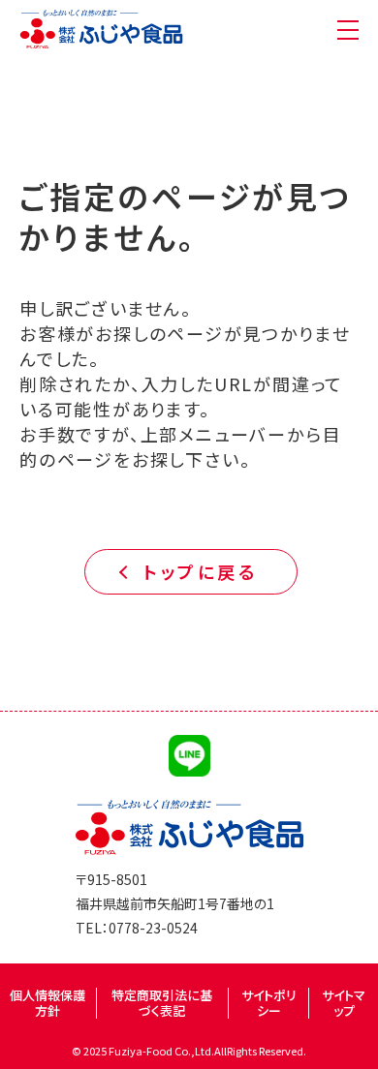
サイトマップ (343, 1003)
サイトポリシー (269, 1003)
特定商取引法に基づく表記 (161, 1003)
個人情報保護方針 (47, 1003)
